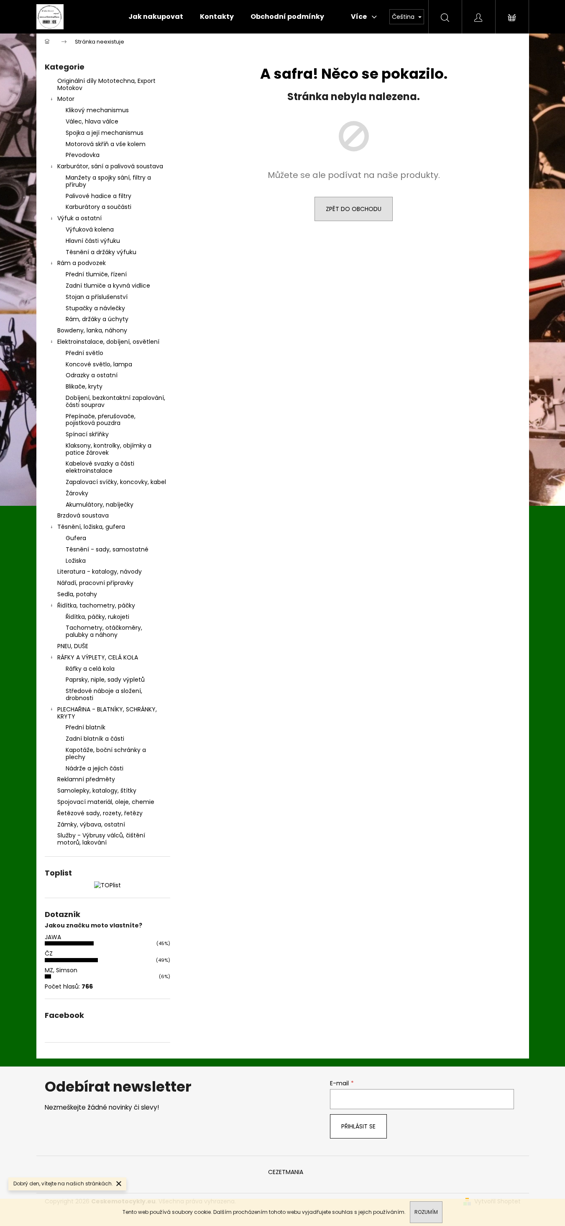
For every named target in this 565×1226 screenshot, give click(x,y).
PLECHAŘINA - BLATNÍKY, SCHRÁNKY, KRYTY (107, 713)
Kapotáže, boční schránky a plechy (106, 753)
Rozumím (426, 1212)
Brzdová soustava (83, 515)
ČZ (49, 953)
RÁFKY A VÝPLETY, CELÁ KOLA (97, 657)
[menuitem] (156, 16)
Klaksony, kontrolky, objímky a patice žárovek (108, 449)
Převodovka (83, 155)
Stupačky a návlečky (95, 308)
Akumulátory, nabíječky (99, 504)
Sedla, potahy (77, 594)
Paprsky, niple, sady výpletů (105, 679)
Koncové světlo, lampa (99, 364)
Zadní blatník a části (95, 738)
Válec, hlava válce (92, 121)
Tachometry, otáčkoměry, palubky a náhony (104, 631)
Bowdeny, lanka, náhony (92, 330)
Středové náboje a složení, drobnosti (104, 694)
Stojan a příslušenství (97, 297)
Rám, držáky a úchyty (97, 319)
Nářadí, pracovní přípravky (95, 583)
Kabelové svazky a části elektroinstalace (100, 467)
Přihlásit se (358, 1126)
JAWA (53, 937)
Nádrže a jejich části (94, 768)
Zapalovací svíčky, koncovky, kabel (116, 482)
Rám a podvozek (81, 263)
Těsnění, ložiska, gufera (91, 527)
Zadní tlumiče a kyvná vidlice (108, 285)
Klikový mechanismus (97, 110)
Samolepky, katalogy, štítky (96, 790)
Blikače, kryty (84, 386)
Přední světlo (84, 353)
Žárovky (77, 493)
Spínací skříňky (87, 434)
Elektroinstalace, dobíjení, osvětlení (108, 341)
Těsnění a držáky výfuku (101, 252)
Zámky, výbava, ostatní (91, 824)
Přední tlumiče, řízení (96, 274)
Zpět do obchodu (353, 209)
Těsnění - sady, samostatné (107, 549)
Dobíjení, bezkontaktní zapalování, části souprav (115, 401)
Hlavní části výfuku (93, 241)
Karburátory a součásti (98, 207)
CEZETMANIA (285, 1172)
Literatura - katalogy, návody (99, 571)
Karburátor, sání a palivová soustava (110, 166)
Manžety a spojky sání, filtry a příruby (108, 181)
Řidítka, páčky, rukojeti (97, 617)
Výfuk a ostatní (79, 218)
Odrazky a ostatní (92, 375)
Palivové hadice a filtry (98, 196)
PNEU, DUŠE (72, 646)
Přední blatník (85, 727)
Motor (65, 99)
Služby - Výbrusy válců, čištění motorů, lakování (101, 839)
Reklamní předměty (86, 779)
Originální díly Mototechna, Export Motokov (106, 84)
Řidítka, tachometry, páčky (96, 605)
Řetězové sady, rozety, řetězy (100, 813)
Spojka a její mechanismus (104, 133)
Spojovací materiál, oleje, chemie (105, 802)
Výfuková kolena (90, 229)
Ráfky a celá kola (90, 669)
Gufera (76, 538)
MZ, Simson (61, 970)
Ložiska (76, 560)
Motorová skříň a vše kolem (106, 144)
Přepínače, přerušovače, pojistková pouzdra (100, 420)
